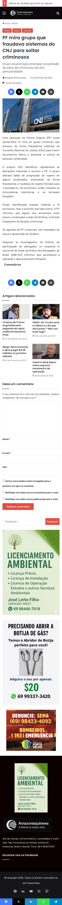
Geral (17, 30)
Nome (6, 439)
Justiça (27, 30)
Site (4, 467)
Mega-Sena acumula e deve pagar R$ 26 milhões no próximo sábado (15, 351)
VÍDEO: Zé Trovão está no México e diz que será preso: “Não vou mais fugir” (45, 327)
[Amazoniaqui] (21, 13)
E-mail (6, 453)
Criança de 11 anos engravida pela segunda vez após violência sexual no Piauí (14, 328)
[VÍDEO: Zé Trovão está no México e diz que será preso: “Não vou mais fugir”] (46, 311)
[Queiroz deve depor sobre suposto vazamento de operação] (46, 351)
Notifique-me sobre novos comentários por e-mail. (32, 492)
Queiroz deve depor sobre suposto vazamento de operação (44, 367)
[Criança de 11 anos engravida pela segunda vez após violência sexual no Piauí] (16, 311)
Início (7, 23)
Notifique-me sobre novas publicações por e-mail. (32, 499)
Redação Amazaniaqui (15, 77)
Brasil (15, 23)
